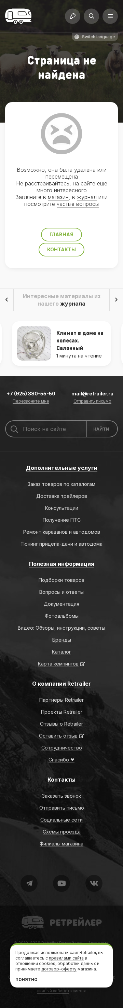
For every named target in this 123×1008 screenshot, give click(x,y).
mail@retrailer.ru (92, 393)
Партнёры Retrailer (61, 700)
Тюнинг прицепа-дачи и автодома (61, 544)
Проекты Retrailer (61, 712)
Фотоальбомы (62, 616)
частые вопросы (78, 203)
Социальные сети (61, 820)
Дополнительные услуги (61, 467)
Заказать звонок (61, 796)
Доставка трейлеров (61, 496)
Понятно (26, 979)
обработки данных (76, 963)
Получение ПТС (62, 520)
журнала (72, 303)
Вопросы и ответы (61, 592)
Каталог (61, 652)
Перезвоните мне (31, 401)
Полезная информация (61, 563)
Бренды (61, 640)
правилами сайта (66, 958)
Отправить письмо (92, 401)
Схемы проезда (62, 832)
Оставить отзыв (58, 736)
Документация (61, 604)
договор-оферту (59, 968)
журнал (87, 197)
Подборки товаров (61, 580)
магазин (58, 197)
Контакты (61, 249)
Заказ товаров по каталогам (61, 484)
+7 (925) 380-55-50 (30, 393)
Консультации (61, 508)
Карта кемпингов (58, 664)
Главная (61, 234)
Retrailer (30, 915)
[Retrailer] (18, 16)
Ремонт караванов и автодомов (61, 532)
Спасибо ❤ (61, 759)
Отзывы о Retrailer (61, 724)
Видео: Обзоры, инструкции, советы (61, 628)
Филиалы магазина (61, 843)
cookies (47, 963)
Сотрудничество (61, 748)
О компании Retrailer (61, 683)
